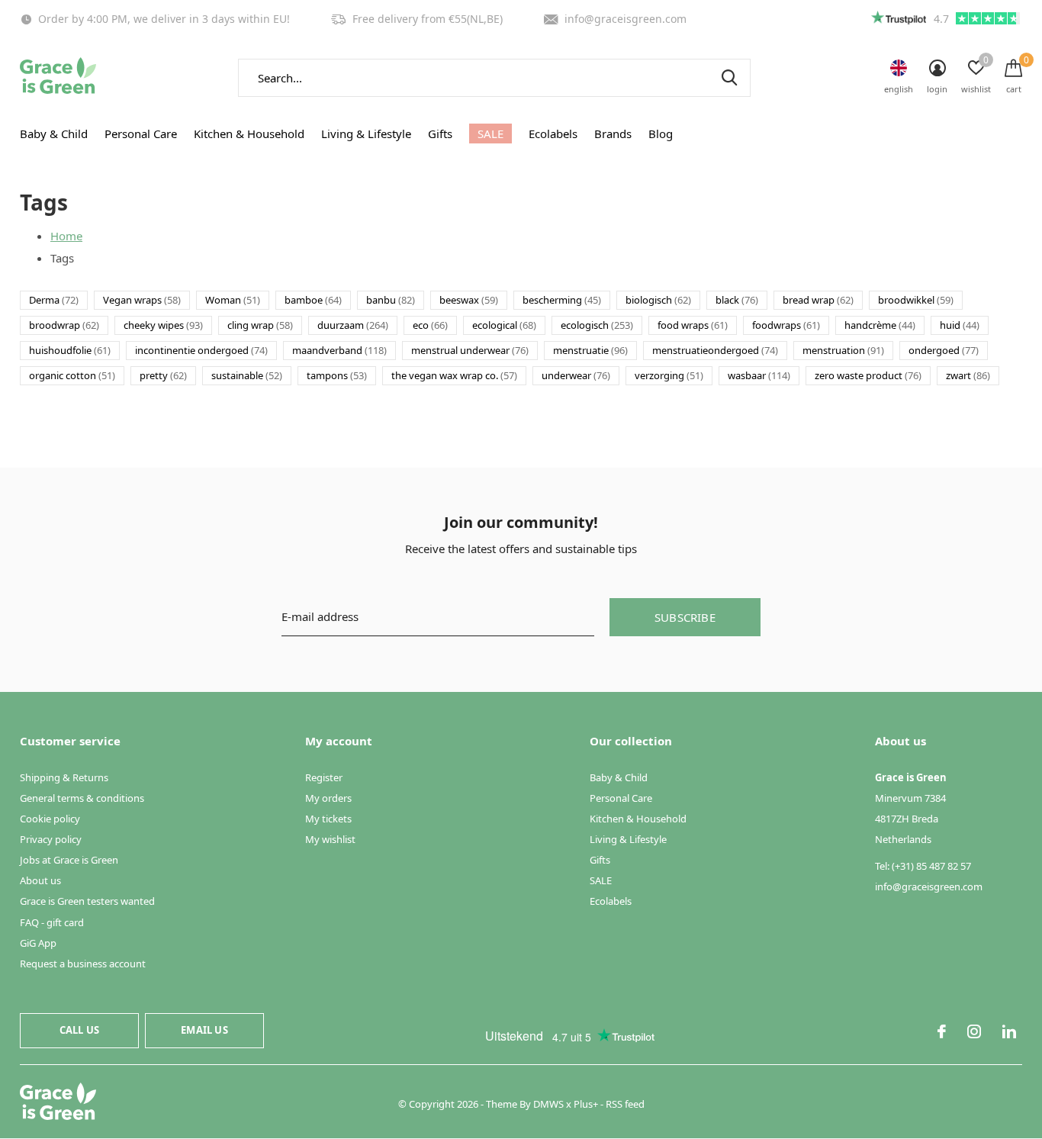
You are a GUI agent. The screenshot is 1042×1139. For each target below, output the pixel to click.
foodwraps (786, 325)
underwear (576, 375)
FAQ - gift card (52, 922)
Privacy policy (51, 839)
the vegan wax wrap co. (454, 375)
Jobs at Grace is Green (69, 860)
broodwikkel (916, 300)
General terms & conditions (82, 798)
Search (729, 78)
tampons (337, 375)
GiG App (38, 943)
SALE (490, 133)
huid (959, 325)
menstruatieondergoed (715, 350)
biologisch (658, 300)
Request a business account (83, 963)
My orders (328, 798)
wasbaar (759, 375)
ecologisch (597, 325)
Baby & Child (54, 133)
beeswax (468, 300)
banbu (390, 300)
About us (40, 880)
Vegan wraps (142, 300)
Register (324, 777)
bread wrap (818, 300)
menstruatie (590, 350)
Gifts (440, 133)
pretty (163, 375)
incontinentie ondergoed (201, 350)
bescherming (562, 300)
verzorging (669, 375)
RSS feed (625, 1104)
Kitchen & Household (249, 133)
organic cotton (72, 375)
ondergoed (944, 350)
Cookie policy (50, 818)
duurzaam (352, 325)
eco (430, 325)
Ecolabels (553, 133)
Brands (613, 133)
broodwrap (64, 325)
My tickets (328, 818)
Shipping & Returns (64, 777)
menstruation (843, 350)
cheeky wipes (163, 325)
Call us (79, 1030)
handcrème (879, 325)
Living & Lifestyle (366, 133)
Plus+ (586, 1104)
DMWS (548, 1104)
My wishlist (330, 839)
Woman (232, 300)
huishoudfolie (70, 350)
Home (66, 235)
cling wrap (260, 325)
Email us (204, 1030)
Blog (660, 133)
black (737, 300)
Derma (54, 300)
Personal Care (141, 133)
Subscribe (685, 617)
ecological (504, 325)
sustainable (246, 375)
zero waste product (868, 375)
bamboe (313, 300)
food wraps (693, 325)
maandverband (339, 350)
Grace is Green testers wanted (87, 901)
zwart (968, 375)
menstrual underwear (470, 350)
